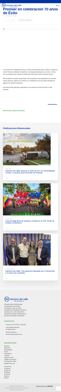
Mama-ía (6, 376)
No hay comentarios (25, 20)
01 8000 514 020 (10, 329)
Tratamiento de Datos (10, 361)
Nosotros (6, 346)
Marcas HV (7, 348)
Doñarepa (7, 372)
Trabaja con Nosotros (10, 359)
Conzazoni (7, 374)
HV (7, 178)
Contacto (6, 355)
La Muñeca (7, 368)
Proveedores (7, 353)
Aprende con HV (9, 357)
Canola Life (7, 370)
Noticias (15, 15)
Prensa (6, 351)
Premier (6, 378)
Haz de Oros (7, 366)
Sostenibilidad (8, 349)
